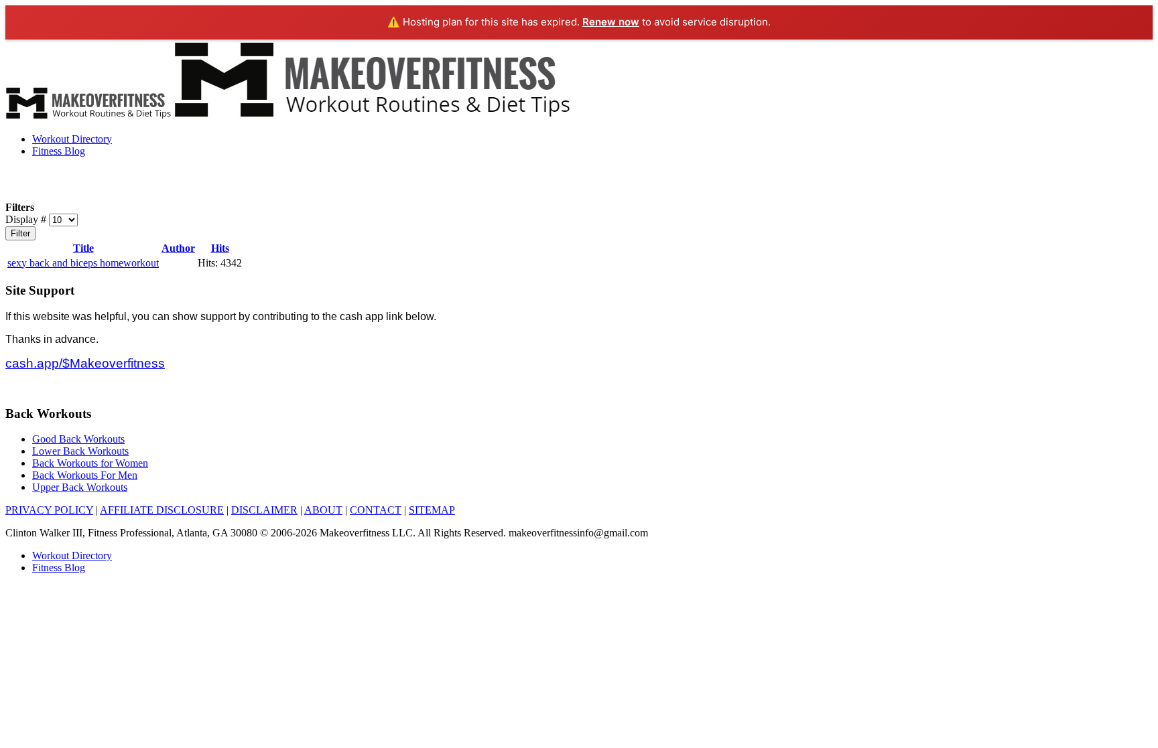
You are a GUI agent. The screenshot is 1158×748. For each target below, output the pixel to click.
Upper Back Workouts (79, 487)
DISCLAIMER (264, 510)
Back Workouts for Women (90, 463)
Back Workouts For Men (84, 475)
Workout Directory (72, 139)
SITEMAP (432, 510)
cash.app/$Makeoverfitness (85, 363)
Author (178, 248)
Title (83, 248)
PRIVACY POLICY (49, 510)
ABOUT (323, 510)
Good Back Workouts (78, 439)
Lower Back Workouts (80, 451)
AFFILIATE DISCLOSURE (162, 510)
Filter (20, 233)
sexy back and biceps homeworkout (83, 263)
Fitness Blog (58, 151)
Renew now (610, 21)
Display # (27, 219)
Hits (220, 248)
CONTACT (375, 510)
